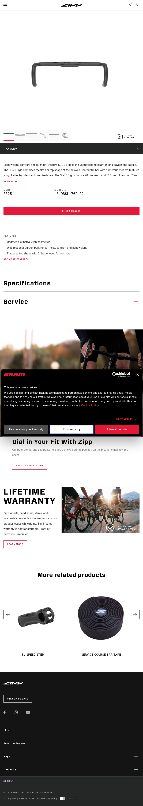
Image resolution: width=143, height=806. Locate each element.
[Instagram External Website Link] (16, 713)
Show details (124, 418)
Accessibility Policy (47, 798)
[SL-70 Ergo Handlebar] (69, 74)
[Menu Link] (5, 5)
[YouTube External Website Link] (28, 713)
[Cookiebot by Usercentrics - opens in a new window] (115, 374)
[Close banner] (138, 374)
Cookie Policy (90, 405)
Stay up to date (17, 699)
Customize (69, 429)
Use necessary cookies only (26, 429)
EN (8, 781)
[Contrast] (62, 798)
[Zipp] (71, 5)
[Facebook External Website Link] (4, 713)
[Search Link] (130, 5)
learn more (15, 544)
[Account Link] (136, 5)
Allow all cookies (117, 429)
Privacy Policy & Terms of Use (19, 798)
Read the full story (29, 465)
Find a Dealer (71, 211)
